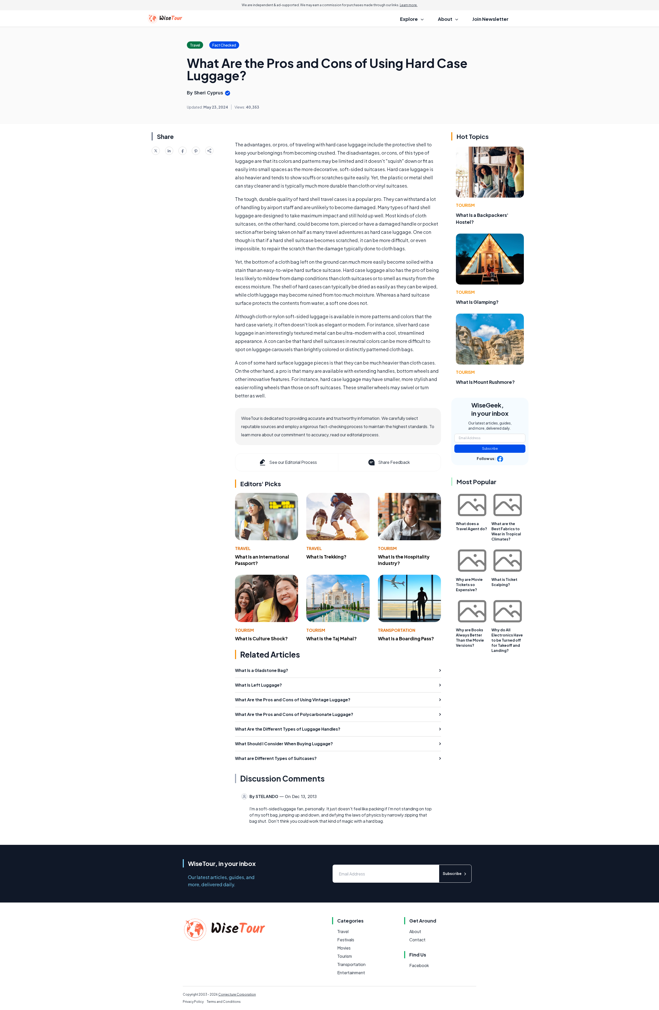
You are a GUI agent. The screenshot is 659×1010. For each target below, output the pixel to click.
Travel (242, 548)
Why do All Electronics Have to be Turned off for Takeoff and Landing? (507, 640)
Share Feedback (394, 462)
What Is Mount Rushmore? (485, 382)
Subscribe (490, 448)
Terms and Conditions (224, 1002)
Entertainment (351, 972)
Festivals (345, 939)
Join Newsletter (490, 19)
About (415, 931)
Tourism (387, 548)
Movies (344, 948)
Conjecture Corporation (237, 994)
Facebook (419, 965)
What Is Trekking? (326, 557)
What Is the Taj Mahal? (331, 638)
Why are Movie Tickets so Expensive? (469, 584)
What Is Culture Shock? (261, 638)
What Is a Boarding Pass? (406, 638)
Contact (417, 939)
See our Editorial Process (293, 462)
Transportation (396, 630)
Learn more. (409, 5)
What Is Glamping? (477, 302)
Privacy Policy (193, 1002)
